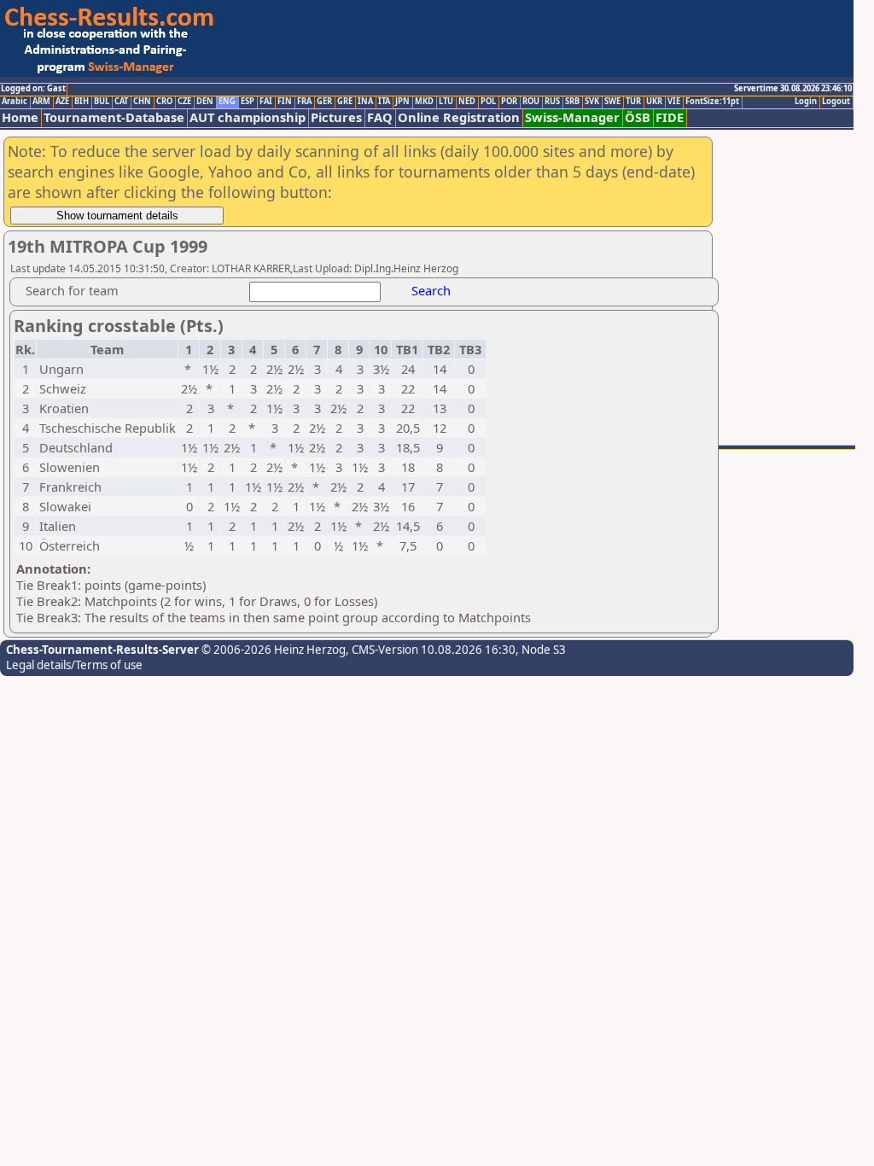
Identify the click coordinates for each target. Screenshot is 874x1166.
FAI (265, 101)
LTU (446, 101)
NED (466, 101)
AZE (62, 101)
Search (431, 290)
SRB (572, 101)
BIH (81, 101)
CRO (164, 101)
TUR (633, 101)
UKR (654, 101)
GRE (345, 101)
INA (365, 101)
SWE (612, 101)
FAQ (380, 117)
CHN (142, 101)
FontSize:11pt (712, 101)
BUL (101, 101)
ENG (227, 101)
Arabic (14, 101)
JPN (402, 101)
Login (806, 101)
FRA (304, 101)
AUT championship (247, 117)
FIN (284, 101)
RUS (552, 101)
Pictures (336, 117)
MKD (424, 101)
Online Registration (459, 117)
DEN (204, 101)
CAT (121, 101)
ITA (384, 101)
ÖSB (637, 117)
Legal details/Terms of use (74, 665)
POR (509, 101)
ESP (247, 101)
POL (488, 101)
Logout (836, 101)
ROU (530, 101)
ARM (41, 101)
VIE (673, 101)
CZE (184, 101)
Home (20, 117)
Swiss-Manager (572, 117)
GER (324, 101)
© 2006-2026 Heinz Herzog (272, 649)
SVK (592, 101)
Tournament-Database (114, 117)
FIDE (670, 117)
